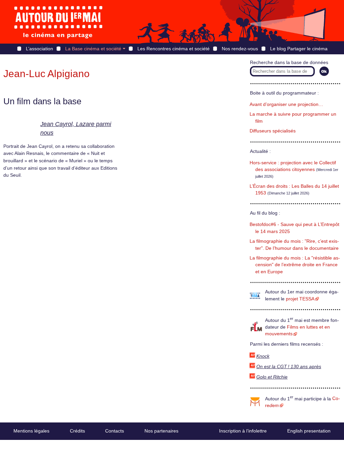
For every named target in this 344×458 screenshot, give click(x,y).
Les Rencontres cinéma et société (173, 48)
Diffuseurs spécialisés (273, 130)
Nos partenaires (161, 431)
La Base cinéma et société (93, 48)
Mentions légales (31, 431)
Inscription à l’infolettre (243, 431)
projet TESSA (300, 298)
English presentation (309, 431)
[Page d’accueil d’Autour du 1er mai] (59, 22)
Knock (262, 356)
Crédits (77, 431)
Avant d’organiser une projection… (286, 104)
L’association (39, 48)
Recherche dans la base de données (289, 62)
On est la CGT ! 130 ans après (288, 366)
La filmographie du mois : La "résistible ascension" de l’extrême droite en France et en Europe (295, 264)
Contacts (114, 431)
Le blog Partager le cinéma (299, 48)
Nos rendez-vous (240, 48)
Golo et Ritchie (272, 377)
